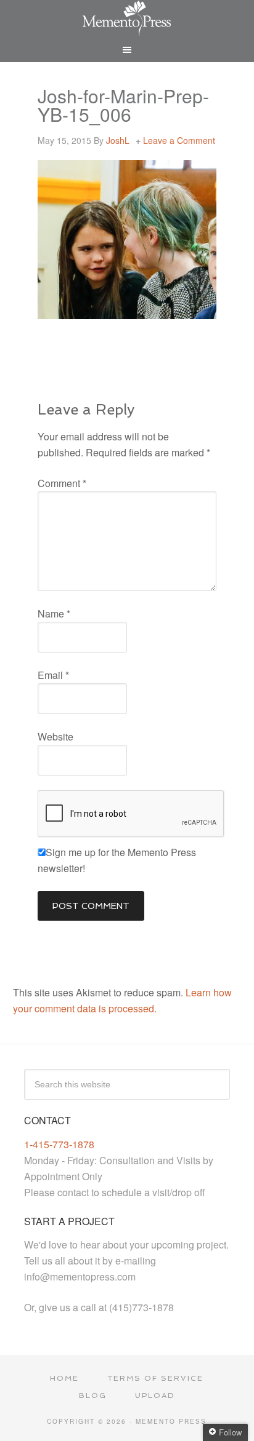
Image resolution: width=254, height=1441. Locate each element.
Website (55, 736)
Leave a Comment (179, 140)
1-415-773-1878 (59, 1144)
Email (53, 675)
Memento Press (127, 18)
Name (54, 613)
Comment (62, 483)
